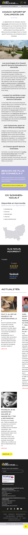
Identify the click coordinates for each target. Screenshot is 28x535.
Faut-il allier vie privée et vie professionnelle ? (9, 317)
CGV (20, 518)
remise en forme (11, 83)
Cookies (24, 518)
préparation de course (19, 113)
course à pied (14, 110)
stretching (23, 117)
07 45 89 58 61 (5, 494)
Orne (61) (6, 216)
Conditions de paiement (10, 516)
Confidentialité (20, 516)
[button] (14, 265)
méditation (19, 85)
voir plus (6, 454)
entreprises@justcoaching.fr (9, 505)
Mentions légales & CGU (20, 514)
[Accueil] (10, 2)
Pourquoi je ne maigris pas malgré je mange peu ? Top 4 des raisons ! (8, 414)
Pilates (6, 119)
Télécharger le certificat (8, 484)
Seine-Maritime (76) (10, 219)
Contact (5, 514)
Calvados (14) (8, 209)
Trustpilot (4, 259)
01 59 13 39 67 (4, 504)
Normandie (14, 18)
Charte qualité (11, 514)
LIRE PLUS (4, 348)
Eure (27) (6, 211)
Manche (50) (8, 214)
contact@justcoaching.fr (8, 495)
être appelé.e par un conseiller (13, 185)
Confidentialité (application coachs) (10, 518)
